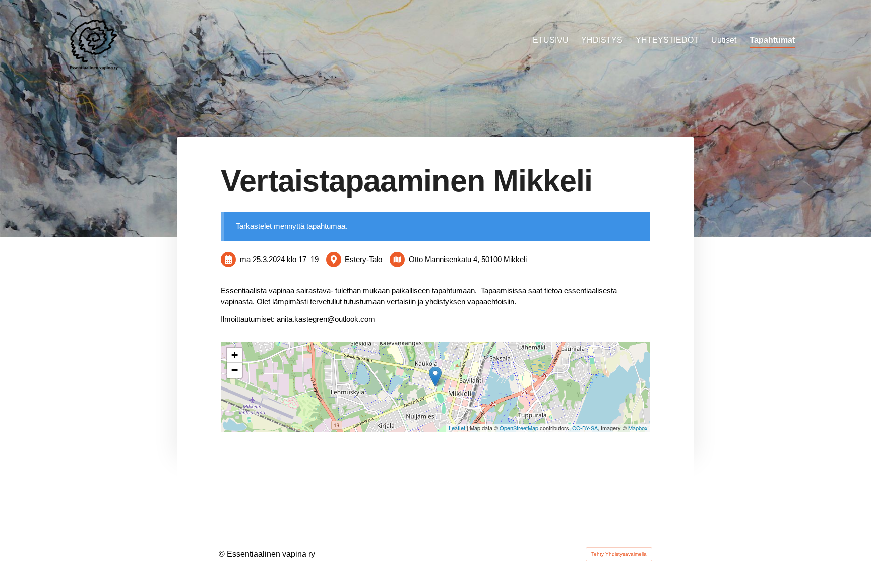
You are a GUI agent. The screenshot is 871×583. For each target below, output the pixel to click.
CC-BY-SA (585, 428)
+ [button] (234, 355)
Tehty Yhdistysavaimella (619, 554)
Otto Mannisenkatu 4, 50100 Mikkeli (468, 259)
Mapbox (638, 428)
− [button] (234, 370)
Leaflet (457, 428)
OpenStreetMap (519, 428)
